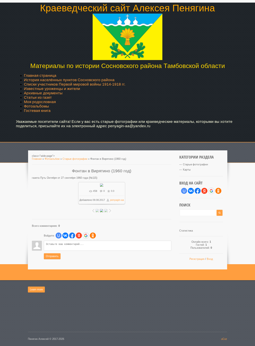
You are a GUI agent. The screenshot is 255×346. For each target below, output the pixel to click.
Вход (210, 258)
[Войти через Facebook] (72, 236)
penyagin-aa (117, 200)
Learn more (36, 289)
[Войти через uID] (59, 236)
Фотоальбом (52, 158)
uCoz (224, 338)
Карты (187, 169)
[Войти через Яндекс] (79, 236)
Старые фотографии (75, 158)
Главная (37, 158)
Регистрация (196, 258)
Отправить (52, 256)
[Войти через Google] (86, 235)
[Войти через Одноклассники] (93, 236)
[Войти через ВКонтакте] (65, 236)
